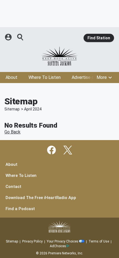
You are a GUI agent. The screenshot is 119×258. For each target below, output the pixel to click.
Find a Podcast (20, 209)
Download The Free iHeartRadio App (41, 197)
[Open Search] (20, 37)
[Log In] (9, 37)
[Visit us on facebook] (51, 150)
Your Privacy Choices (62, 241)
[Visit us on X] (68, 150)
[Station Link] (59, 56)
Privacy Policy (32, 241)
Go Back (12, 132)
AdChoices (58, 246)
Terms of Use (99, 241)
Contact (13, 186)
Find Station (98, 38)
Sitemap (12, 109)
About (11, 77)
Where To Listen (45, 77)
